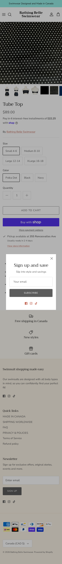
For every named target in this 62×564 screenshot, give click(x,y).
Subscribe (31, 293)
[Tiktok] (36, 303)
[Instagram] (31, 303)
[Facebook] (26, 303)
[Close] (51, 258)
